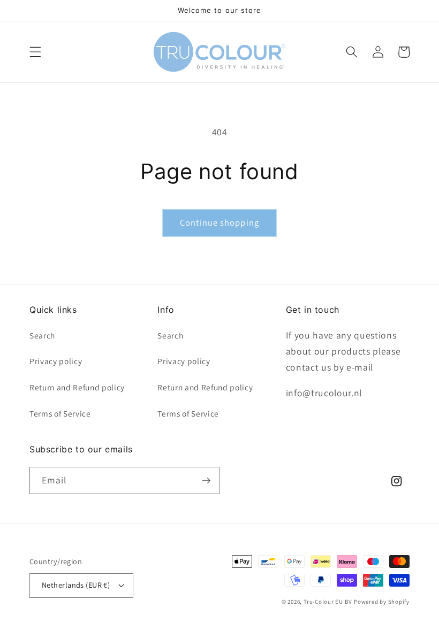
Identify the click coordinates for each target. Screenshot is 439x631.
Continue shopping (219, 222)
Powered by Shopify (382, 601)
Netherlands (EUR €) (76, 585)
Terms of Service (60, 413)
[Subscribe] (206, 481)
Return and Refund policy (77, 387)
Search (42, 335)
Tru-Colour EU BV (328, 601)
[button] (35, 52)
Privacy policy (55, 361)
